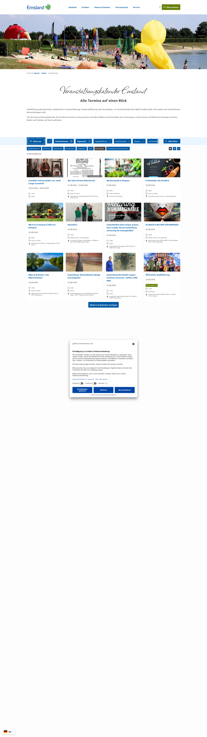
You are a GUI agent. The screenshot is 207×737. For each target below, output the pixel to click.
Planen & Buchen (102, 7)
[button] (172, 141)
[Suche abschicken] (49, 141)
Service (136, 7)
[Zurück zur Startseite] (39, 7)
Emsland (73, 7)
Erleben (85, 7)
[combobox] (49, 141)
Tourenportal (121, 7)
